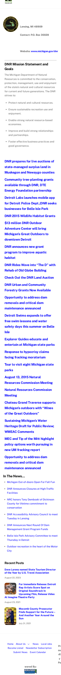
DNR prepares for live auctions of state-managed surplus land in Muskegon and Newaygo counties (30, 166)
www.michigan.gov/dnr (44, 51)
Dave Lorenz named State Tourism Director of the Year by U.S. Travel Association (30, 571)
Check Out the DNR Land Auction (29, 277)
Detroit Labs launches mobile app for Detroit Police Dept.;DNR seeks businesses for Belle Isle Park (31, 203)
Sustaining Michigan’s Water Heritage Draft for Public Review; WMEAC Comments (29, 426)
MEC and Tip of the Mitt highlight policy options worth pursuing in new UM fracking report (29, 444)
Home (10, 644)
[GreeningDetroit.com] (8, 2)
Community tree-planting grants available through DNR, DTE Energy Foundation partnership (29, 185)
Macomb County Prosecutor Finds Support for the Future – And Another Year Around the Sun (37, 613)
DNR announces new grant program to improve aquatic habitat (26, 252)
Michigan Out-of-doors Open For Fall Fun (31, 482)
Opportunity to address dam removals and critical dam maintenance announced (26, 302)
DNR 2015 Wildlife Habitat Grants (30, 216)
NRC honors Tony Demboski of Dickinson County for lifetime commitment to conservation (30, 503)
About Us (20, 644)
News (35, 644)
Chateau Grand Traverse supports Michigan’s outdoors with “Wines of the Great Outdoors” (30, 408)
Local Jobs (46, 644)
